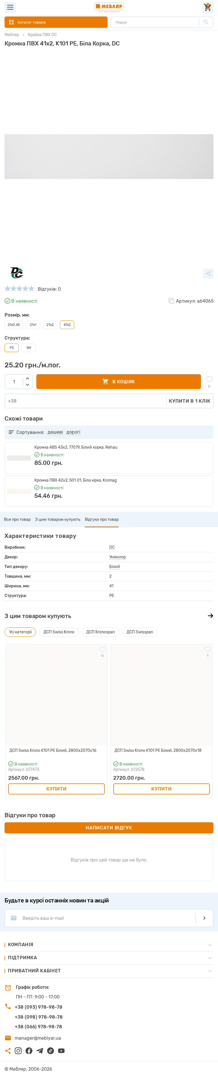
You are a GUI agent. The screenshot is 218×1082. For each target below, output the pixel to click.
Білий (114, 566)
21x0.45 (14, 325)
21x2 (50, 325)
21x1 (33, 325)
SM (28, 348)
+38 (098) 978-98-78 (39, 1017)
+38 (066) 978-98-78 (38, 1026)
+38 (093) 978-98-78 (38, 1007)
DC (112, 547)
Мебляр (12, 34)
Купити (56, 789)
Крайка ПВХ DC (42, 34)
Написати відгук (109, 828)
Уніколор (117, 557)
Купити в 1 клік (190, 401)
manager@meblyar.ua (38, 1038)
